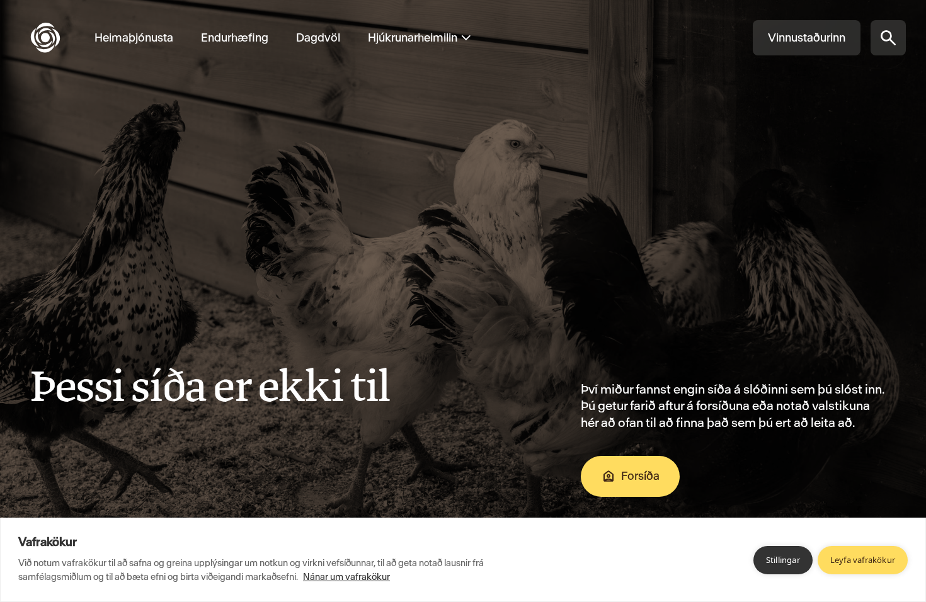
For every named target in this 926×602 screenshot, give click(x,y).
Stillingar (783, 559)
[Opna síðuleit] (888, 37)
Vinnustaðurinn (806, 37)
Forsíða (640, 476)
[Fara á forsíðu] (55, 38)
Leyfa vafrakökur (862, 559)
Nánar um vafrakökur (346, 576)
